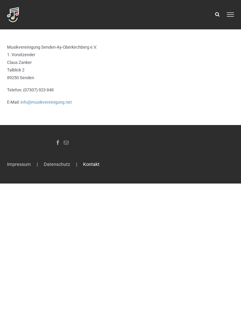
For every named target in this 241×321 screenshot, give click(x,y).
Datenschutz (57, 164)
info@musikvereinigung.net (46, 102)
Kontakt (91, 164)
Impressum (19, 164)
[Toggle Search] (217, 14)
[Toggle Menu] (230, 14)
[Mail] (66, 142)
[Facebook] (58, 142)
